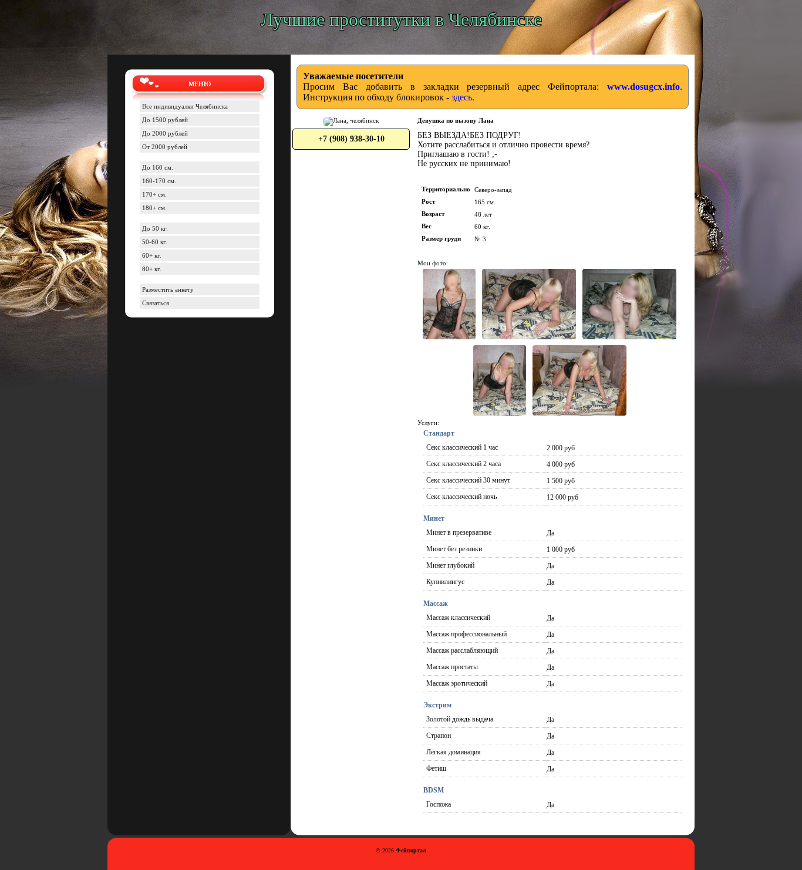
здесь (461, 97)
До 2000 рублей (165, 133)
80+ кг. (151, 268)
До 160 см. (157, 167)
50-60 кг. (154, 241)
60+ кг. (151, 255)
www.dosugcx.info (643, 87)
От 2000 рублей (164, 146)
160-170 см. (159, 180)
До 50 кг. (155, 228)
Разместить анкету (168, 289)
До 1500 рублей (165, 119)
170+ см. (154, 194)
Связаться (155, 302)
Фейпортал (411, 850)
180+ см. (154, 207)
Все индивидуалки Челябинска (185, 106)
